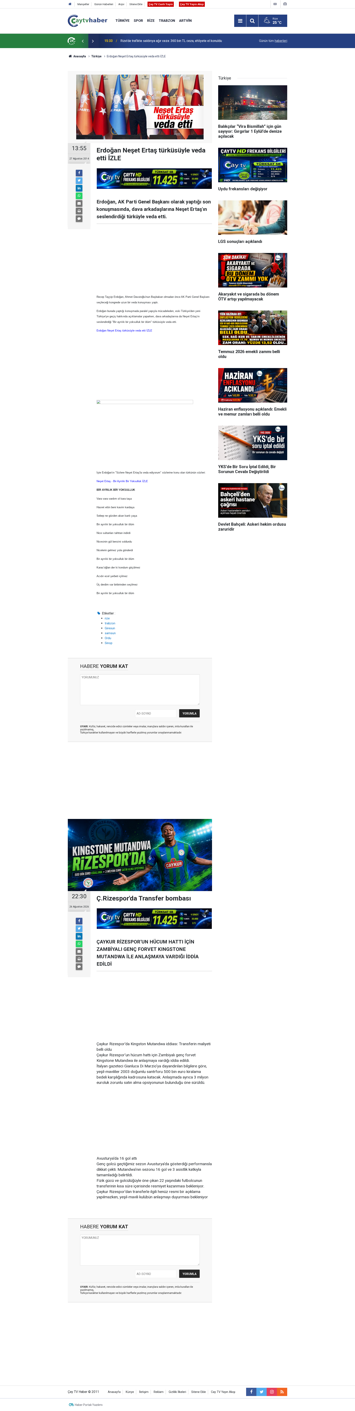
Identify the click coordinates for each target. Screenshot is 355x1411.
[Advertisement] (154, 259)
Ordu (108, 638)
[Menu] (240, 21)
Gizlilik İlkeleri (177, 1392)
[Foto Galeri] (285, 4)
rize (107, 618)
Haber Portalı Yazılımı (89, 1404)
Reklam (159, 1392)
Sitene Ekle (135, 4)
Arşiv (121, 4)
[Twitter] (79, 180)
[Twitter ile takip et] (261, 1392)
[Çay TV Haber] (87, 20)
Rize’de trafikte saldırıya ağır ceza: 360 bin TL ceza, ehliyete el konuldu (171, 41)
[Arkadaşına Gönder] (79, 203)
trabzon (110, 623)
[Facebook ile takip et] (251, 1392)
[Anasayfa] (70, 4)
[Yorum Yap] (79, 218)
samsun (110, 633)
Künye (130, 1392)
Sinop (108, 643)
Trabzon (167, 20)
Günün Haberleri (103, 4)
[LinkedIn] (79, 188)
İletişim (144, 1392)
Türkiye (122, 20)
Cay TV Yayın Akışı (223, 1392)
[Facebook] (79, 173)
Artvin (185, 20)
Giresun (110, 628)
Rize (151, 20)
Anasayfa (114, 1392)
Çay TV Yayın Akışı (192, 4)
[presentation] (82, 40)
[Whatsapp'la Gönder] (79, 196)
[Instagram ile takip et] (272, 1392)
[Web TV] (275, 4)
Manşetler (83, 4)
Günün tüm (273, 41)
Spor (138, 20)
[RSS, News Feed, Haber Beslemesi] (282, 1392)
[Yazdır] (79, 211)
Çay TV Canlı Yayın (161, 4)
